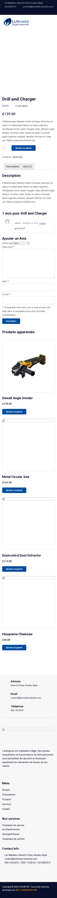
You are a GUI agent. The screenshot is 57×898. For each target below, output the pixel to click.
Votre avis (8, 247)
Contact (6, 809)
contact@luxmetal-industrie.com (38, 7)
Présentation (8, 794)
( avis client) (21, 106)
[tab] (13, 166)
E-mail (6, 294)
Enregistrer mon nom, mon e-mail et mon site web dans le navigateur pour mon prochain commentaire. (26, 311)
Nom (5, 281)
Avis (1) (27, 166)
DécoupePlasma (10, 834)
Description (12, 166)
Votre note (7, 243)
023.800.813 (10, 7)
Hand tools (17, 157)
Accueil (6, 789)
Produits (6, 799)
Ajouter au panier (23, 148)
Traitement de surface (13, 839)
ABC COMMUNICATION (26, 890)
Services (6, 804)
